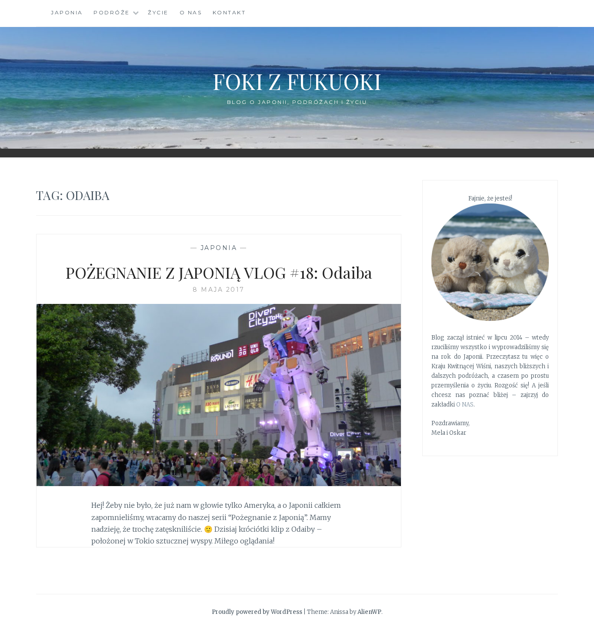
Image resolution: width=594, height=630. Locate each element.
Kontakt (229, 12)
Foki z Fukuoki (297, 81)
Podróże (111, 12)
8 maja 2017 (219, 289)
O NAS (465, 404)
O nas (191, 12)
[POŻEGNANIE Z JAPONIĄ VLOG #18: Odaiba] (219, 483)
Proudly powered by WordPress (257, 612)
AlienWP (369, 612)
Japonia (67, 12)
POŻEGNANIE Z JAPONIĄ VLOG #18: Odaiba (219, 272)
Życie (158, 12)
